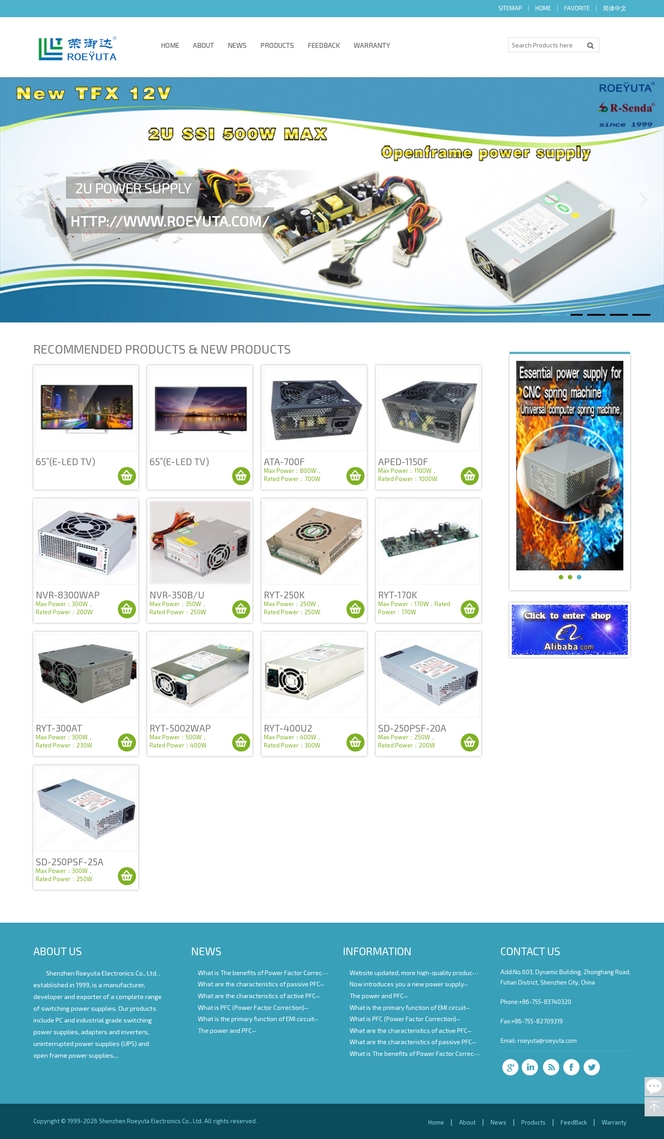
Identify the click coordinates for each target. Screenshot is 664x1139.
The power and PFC (225, 1030)
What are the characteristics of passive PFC (259, 984)
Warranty (372, 45)
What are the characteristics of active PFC (257, 995)
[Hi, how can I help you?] (654, 1087)
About (203, 45)
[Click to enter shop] (570, 652)
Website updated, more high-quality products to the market (433, 972)
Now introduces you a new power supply (407, 984)
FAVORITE (577, 8)
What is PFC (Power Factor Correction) (251, 1007)
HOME (543, 8)
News (237, 45)
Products (277, 45)
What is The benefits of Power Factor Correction (265, 972)
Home (170, 45)
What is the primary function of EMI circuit (256, 1018)
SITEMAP (510, 8)
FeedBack (324, 45)
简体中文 (615, 8)
